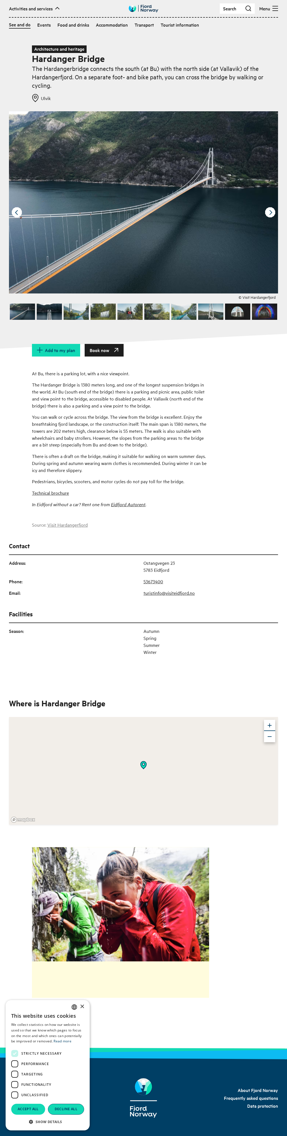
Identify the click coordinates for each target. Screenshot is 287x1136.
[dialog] (48, 1065)
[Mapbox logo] (23, 819)
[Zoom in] (269, 725)
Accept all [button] (28, 1109)
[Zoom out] (269, 736)
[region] (143, 771)
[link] (258, 1090)
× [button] (82, 1007)
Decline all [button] (66, 1109)
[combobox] (74, 1007)
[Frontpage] (143, 1098)
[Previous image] (17, 212)
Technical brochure (50, 493)
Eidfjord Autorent (128, 504)
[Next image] (270, 212)
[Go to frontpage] (143, 8)
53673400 (153, 581)
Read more (62, 1041)
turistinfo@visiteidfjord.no (169, 593)
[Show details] (143, 765)
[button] (47, 1121)
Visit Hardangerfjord (67, 525)
